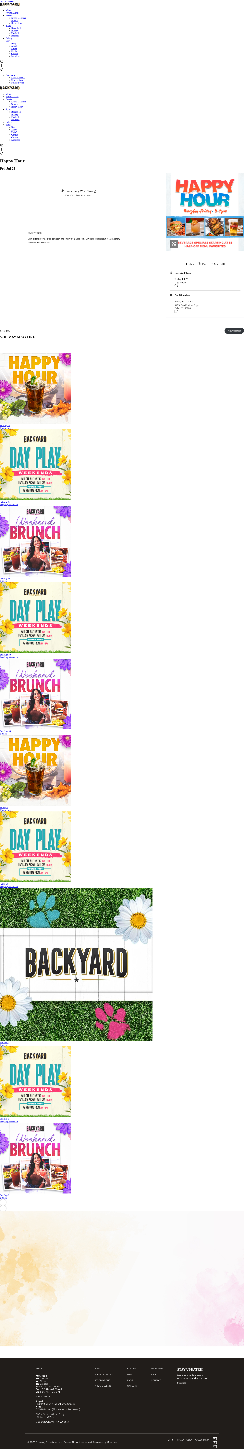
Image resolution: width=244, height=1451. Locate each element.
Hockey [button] (14, 30)
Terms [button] (170, 1440)
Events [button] (9, 15)
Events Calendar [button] (18, 18)
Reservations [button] (102, 1380)
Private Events (17, 82)
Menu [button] (8, 10)
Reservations (17, 80)
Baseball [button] (15, 36)
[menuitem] (125, 10)
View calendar (234, 331)
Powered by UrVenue (105, 1442)
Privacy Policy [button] (184, 1440)
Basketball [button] (16, 28)
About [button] (14, 46)
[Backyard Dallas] (10, 5)
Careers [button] (14, 53)
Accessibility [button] (202, 1440)
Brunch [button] (14, 20)
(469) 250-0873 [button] (62, 1422)
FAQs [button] (130, 1380)
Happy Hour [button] (17, 23)
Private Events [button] (12, 13)
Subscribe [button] (181, 1383)
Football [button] (15, 33)
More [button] (8, 41)
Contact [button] (14, 51)
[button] (1, 62)
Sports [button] (8, 25)
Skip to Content (7, 1)
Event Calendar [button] (103, 1374)
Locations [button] (15, 56)
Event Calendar (18, 77)
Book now (10, 75)
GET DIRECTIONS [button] (45, 1422)
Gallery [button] (9, 38)
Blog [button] (13, 43)
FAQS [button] (14, 48)
